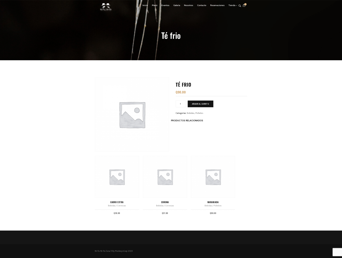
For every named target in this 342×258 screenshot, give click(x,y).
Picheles (199, 113)
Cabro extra (117, 202)
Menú (154, 5)
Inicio (145, 5)
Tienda (231, 5)
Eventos (165, 5)
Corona (165, 202)
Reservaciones (217, 5)
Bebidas (190, 113)
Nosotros (188, 5)
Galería (176, 5)
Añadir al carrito (200, 104)
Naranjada (213, 202)
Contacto (201, 5)
